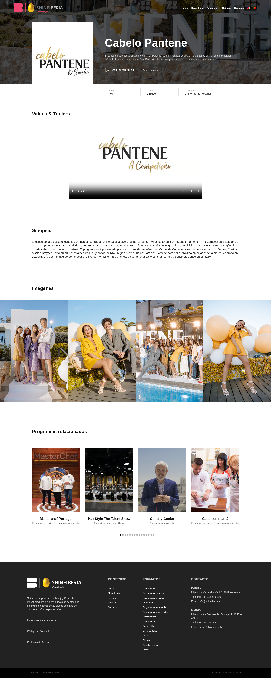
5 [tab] (130, 535)
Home (111, 588)
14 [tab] (151, 535)
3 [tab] (125, 535)
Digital (146, 650)
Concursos (148, 602)
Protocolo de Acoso (38, 642)
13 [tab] (149, 535)
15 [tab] (153, 535)
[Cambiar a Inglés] (249, 10)
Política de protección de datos (226, 672)
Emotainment (149, 617)
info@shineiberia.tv (209, 601)
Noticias (112, 602)
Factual (146, 635)
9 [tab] (139, 535)
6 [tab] (132, 535)
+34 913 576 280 (211, 596)
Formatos (112, 598)
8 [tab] (137, 535)
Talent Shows (149, 588)
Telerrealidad (149, 621)
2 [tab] (123, 535)
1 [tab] (120, 535)
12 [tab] (146, 535)
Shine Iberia (114, 593)
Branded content (151, 645)
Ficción (146, 640)
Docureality (148, 626)
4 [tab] (127, 535)
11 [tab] (144, 535)
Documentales (150, 631)
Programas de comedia (154, 607)
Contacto (112, 607)
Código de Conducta (38, 631)
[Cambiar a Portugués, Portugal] (255, 10)
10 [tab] (142, 535)
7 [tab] (135, 535)
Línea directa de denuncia (41, 620)
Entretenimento (150, 70)
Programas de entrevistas (155, 612)
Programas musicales (153, 598)
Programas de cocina (153, 593)
